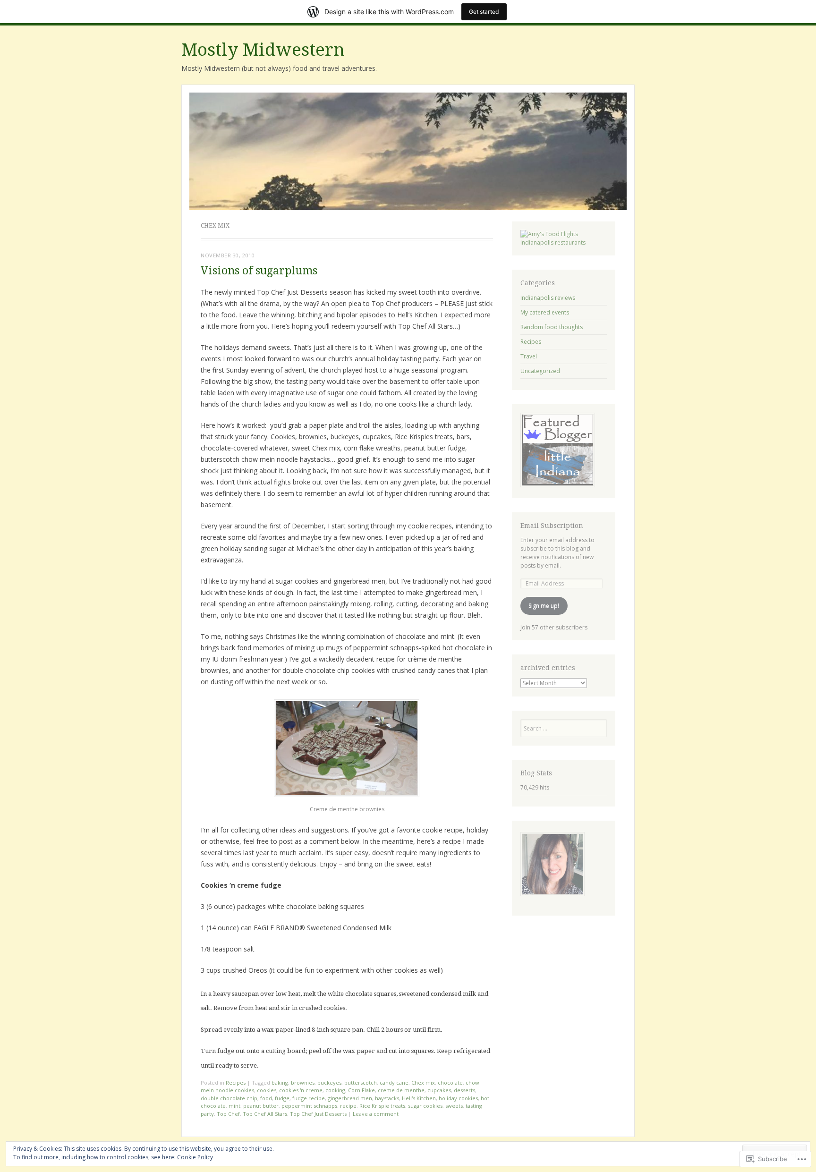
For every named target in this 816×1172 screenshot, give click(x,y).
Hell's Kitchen (419, 1098)
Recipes (236, 1082)
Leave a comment (376, 1113)
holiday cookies (458, 1098)
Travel (528, 356)
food (266, 1098)
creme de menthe (401, 1090)
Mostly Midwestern (263, 50)
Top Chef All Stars (265, 1113)
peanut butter (261, 1105)
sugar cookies (425, 1105)
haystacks (387, 1098)
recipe (348, 1105)
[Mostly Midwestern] (408, 152)
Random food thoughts (551, 327)
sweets (454, 1105)
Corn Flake (361, 1090)
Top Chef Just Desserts (318, 1113)
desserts (464, 1090)
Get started (484, 11)
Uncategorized (540, 371)
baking (280, 1082)
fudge (282, 1098)
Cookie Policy (195, 1157)
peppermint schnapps (309, 1105)
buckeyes (329, 1082)
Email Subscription (551, 525)
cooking (335, 1090)
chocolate (450, 1082)
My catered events (544, 312)
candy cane (394, 1082)
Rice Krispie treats (382, 1105)
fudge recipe (308, 1098)
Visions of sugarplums (259, 270)
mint (234, 1105)
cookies (266, 1090)
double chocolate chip (229, 1098)
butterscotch (360, 1082)
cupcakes (439, 1090)
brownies (302, 1082)
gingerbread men (350, 1098)
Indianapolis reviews (547, 298)
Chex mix (423, 1082)
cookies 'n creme (301, 1090)
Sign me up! (543, 606)
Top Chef (228, 1113)
